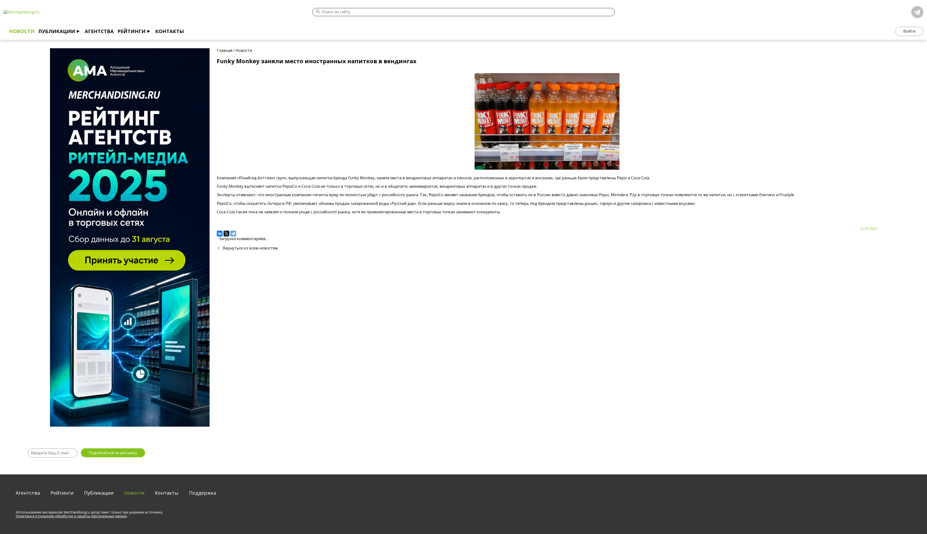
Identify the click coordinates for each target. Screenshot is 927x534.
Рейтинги (132, 31)
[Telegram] (233, 233)
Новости (22, 31)
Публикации (56, 31)
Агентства (99, 31)
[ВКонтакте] (220, 233)
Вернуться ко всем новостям (250, 248)
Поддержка (202, 493)
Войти (909, 31)
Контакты (169, 31)
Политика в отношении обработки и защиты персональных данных (71, 516)
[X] (226, 233)
